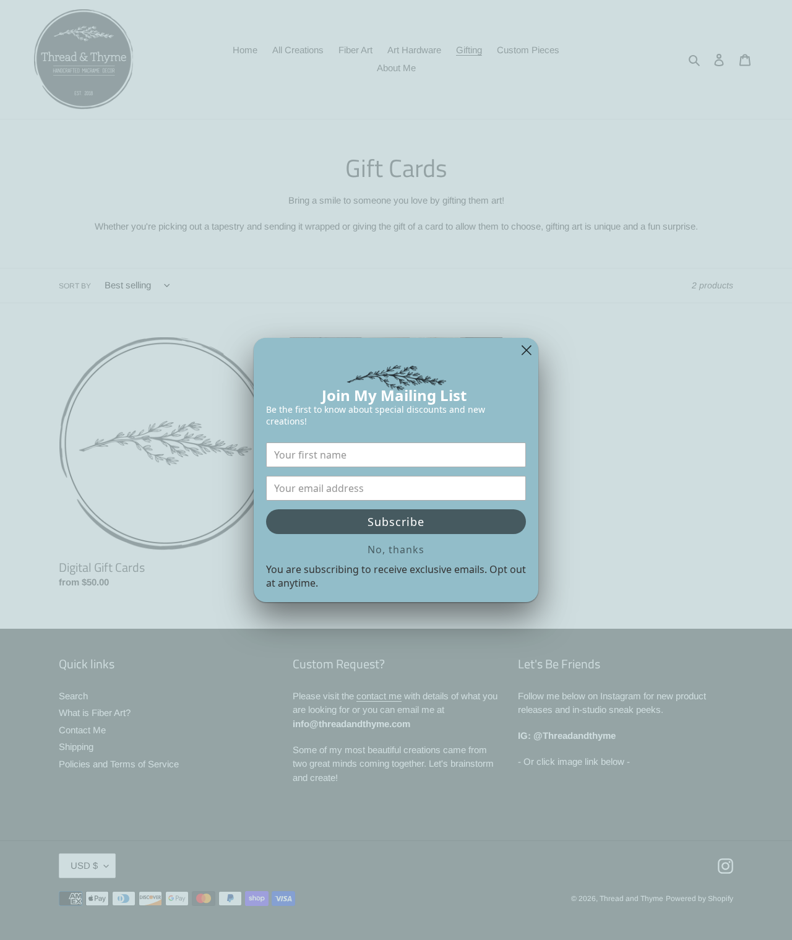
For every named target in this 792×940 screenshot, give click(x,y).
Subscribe (396, 521)
